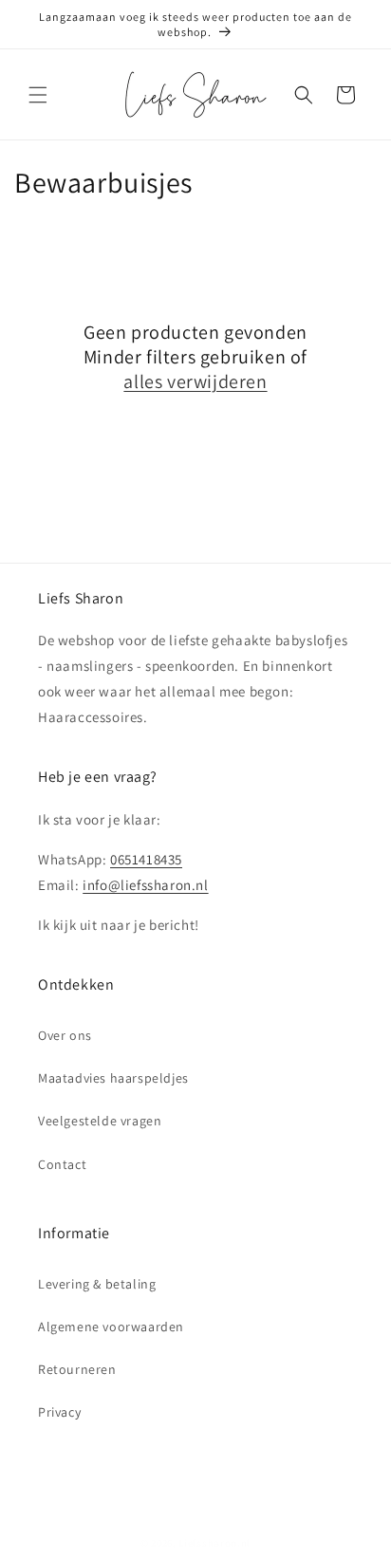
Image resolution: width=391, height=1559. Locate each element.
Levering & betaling (97, 1283)
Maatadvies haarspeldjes (113, 1077)
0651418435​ (146, 859)
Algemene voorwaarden (111, 1326)
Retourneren (77, 1369)
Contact (62, 1164)
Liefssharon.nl (214, 1543)
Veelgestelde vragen (99, 1120)
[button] (38, 95)
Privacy (59, 1411)
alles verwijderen (195, 381)
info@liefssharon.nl (145, 885)
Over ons (65, 1035)
